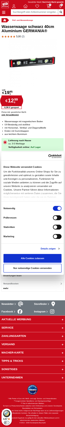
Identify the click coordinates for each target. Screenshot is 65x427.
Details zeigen (48, 248)
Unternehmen (12, 377)
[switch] (57, 217)
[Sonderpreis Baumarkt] (5, 4)
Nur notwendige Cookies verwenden (32, 268)
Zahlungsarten (14, 335)
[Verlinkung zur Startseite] (4, 20)
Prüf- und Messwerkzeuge (22, 20)
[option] (32, 62)
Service (7, 327)
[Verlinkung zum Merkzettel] (37, 6)
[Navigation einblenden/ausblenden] (4, 12)
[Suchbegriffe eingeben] (60, 12)
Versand (8, 344)
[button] (14, 6)
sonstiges (9, 369)
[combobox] (37, 12)
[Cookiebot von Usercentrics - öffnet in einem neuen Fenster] (48, 156)
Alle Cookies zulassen (32, 258)
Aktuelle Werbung (16, 319)
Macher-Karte (13, 352)
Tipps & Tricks (12, 360)
